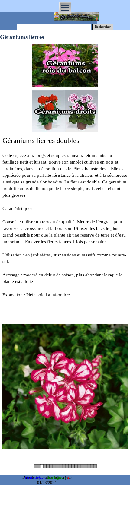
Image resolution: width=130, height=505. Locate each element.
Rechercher (103, 26)
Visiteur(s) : (35, 477)
